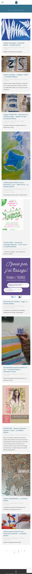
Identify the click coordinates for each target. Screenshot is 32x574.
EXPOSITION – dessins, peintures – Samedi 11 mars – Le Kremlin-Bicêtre (15, 430)
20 (14, 553)
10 (24, 550)
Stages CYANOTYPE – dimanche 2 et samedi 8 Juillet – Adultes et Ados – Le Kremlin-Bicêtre (15, 117)
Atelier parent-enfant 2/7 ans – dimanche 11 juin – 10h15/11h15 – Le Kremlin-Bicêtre (15, 185)
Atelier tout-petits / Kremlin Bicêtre (10, 374)
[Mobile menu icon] (2, 2)
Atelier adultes (11, 121)
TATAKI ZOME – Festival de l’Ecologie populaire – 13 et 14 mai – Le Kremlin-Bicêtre (15, 245)
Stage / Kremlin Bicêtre (13, 47)
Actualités (5, 47)
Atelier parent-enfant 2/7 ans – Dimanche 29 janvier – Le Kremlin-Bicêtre (15, 534)
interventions (17, 79)
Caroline (24, 7)
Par (21, 47)
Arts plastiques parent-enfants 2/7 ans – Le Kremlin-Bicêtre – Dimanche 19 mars (15, 369)
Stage (22, 306)
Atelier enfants (17, 306)
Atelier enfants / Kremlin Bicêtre (14, 189)
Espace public (11, 249)
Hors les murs (11, 79)
